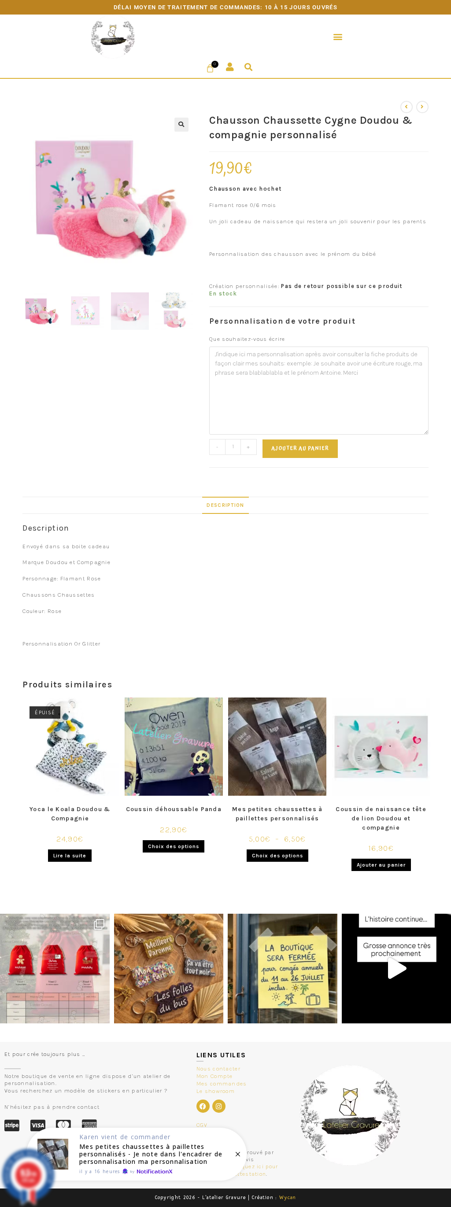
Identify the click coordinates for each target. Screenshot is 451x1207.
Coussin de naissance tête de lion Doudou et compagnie (381, 818)
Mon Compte (214, 1076)
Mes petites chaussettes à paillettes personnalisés (277, 813)
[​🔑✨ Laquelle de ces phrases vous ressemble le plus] (169, 968)
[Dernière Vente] (136, 1154)
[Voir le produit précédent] (406, 107)
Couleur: (35, 611)
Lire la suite (69, 856)
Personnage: (41, 578)
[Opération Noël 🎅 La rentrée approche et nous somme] (55, 968)
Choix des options (173, 846)
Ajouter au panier (300, 448)
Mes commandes (221, 1083)
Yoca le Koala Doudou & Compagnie (70, 813)
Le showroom (215, 1091)
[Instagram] (219, 1106)
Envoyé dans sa (46, 546)
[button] (338, 36)
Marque (33, 562)
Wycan (287, 1197)
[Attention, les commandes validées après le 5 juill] (282, 968)
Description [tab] (225, 505)
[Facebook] (203, 1106)
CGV (202, 1125)
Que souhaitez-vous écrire (247, 339)
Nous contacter (218, 1068)
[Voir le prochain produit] (422, 107)
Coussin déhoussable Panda (174, 809)
